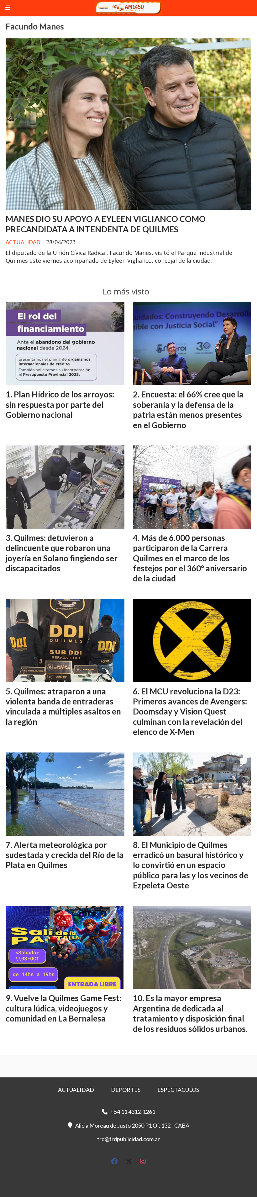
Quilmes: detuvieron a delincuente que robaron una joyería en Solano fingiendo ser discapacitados (62, 553)
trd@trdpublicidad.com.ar (128, 1138)
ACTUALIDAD (23, 242)
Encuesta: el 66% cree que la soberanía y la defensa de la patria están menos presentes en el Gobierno (188, 409)
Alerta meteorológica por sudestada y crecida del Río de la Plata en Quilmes (64, 855)
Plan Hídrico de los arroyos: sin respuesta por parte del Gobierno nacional (60, 404)
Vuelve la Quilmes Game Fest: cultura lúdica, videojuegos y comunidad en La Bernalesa (63, 1008)
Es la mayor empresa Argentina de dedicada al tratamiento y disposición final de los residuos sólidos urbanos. (190, 1013)
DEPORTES (125, 1089)
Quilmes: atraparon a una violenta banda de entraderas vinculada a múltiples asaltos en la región (63, 706)
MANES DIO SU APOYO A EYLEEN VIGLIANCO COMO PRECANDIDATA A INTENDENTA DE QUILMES (106, 224)
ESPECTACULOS (178, 1089)
